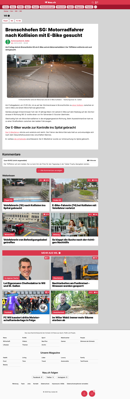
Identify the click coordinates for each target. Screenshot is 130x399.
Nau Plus (44, 341)
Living (24, 357)
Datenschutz (45, 383)
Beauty (5, 364)
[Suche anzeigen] (93, 2)
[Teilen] (84, 394)
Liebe (43, 357)
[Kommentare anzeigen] (92, 394)
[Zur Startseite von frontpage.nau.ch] (50, 2)
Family (82, 357)
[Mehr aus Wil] (50, 253)
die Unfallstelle (20, 139)
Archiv (44, 345)
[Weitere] (95, 6)
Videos (24, 341)
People (82, 337)
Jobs (29, 383)
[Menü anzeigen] (96, 2)
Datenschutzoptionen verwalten (77, 383)
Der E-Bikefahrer (12, 132)
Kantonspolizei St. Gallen (20, 41)
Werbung (15, 383)
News (5, 337)
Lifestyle (6, 345)
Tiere (24, 361)
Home (6, 11)
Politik (24, 337)
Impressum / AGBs (58, 383)
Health (5, 357)
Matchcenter (65, 337)
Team (23, 383)
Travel (44, 361)
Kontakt (35, 383)
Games (63, 341)
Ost (11, 11)
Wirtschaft (6, 341)
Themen (25, 345)
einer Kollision (77, 105)
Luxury (63, 357)
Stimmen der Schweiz (87, 341)
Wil (16, 11)
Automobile (65, 361)
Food (4, 361)
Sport (43, 337)
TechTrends (84, 361)
